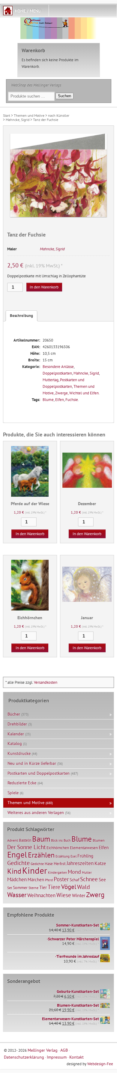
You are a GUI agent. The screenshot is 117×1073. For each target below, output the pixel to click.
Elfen (59, 399)
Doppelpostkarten (57, 373)
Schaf (74, 879)
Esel (73, 856)
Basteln (25, 840)
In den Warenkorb (44, 287)
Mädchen (17, 879)
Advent (12, 840)
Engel (17, 854)
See (102, 879)
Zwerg (95, 894)
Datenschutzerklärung (24, 1057)
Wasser (16, 895)
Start (6, 115)
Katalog (15, 743)
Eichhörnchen (57, 847)
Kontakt (76, 1057)
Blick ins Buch (60, 840)
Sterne (33, 887)
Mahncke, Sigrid (17, 119)
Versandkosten (45, 682)
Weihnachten (41, 895)
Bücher (14, 714)
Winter (78, 895)
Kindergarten (57, 872)
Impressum (57, 1057)
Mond (74, 871)
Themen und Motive (29, 115)
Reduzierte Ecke (22, 782)
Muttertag (50, 379)
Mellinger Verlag (43, 1050)
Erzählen (41, 855)
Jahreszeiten (80, 863)
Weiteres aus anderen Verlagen (36, 812)
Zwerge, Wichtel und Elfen (77, 393)
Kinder (34, 870)
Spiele (13, 792)
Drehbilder (17, 724)
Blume (48, 399)
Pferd (49, 880)
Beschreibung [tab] (21, 315)
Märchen (36, 879)
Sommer (20, 887)
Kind (14, 871)
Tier (43, 887)
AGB (64, 1050)
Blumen (99, 840)
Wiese (63, 895)
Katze (100, 863)
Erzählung (63, 856)
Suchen (64, 96)
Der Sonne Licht (26, 847)
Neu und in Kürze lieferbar (32, 763)
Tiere (54, 887)
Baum (41, 839)
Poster (61, 879)
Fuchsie (71, 399)
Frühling (85, 856)
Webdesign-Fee (100, 1063)
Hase (49, 863)
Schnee (89, 879)
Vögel (68, 886)
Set (9, 887)
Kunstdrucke (19, 753)
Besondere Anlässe (58, 366)
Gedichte (18, 863)
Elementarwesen (84, 847)
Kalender (16, 734)
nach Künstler (58, 115)
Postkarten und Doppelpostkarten (39, 773)
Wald (83, 887)
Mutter (87, 872)
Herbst (60, 863)
